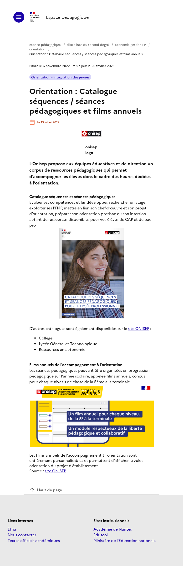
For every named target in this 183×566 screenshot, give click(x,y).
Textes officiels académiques (34, 540)
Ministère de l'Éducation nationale (124, 540)
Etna (12, 529)
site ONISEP (138, 328)
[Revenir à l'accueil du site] (35, 17)
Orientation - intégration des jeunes (60, 77)
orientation (37, 49)
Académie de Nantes (112, 529)
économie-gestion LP (130, 44)
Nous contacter (22, 534)
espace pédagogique (45, 44)
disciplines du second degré (88, 44)
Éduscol (100, 534)
